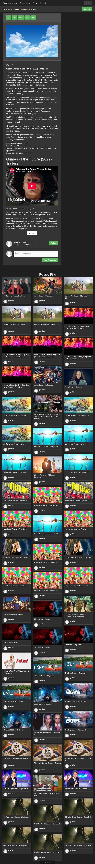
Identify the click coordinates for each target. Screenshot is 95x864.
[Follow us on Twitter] (37, 3)
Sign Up (87, 9)
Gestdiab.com (10, 3)
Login (88, 3)
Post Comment (50, 260)
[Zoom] (27, 17)
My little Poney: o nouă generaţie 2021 (21, 208)
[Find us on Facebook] (33, 3)
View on (32, 233)
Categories (24, 3)
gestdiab (11, 301)
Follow (53, 243)
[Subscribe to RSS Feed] (41, 3)
